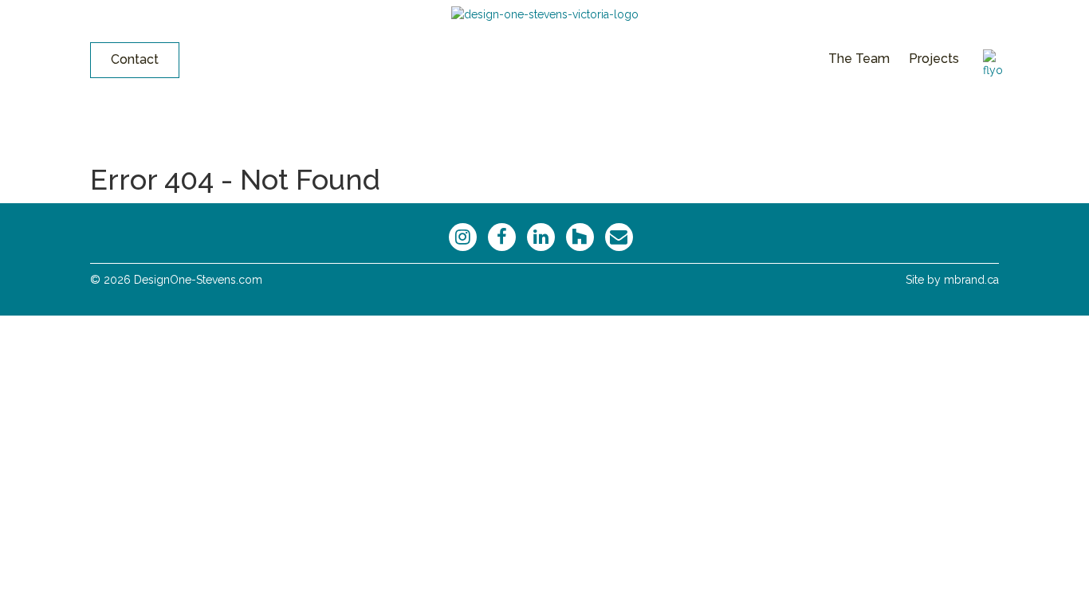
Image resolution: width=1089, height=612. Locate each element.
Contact (135, 59)
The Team (859, 58)
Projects (934, 58)
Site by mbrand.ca (952, 279)
